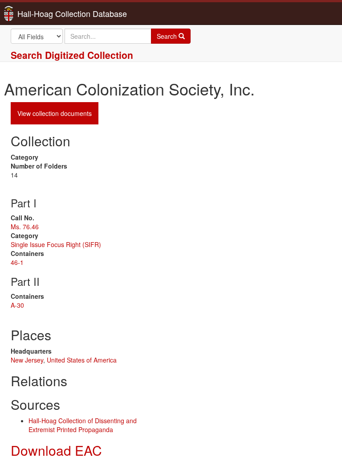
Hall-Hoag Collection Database (44, 13)
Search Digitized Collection (72, 55)
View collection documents (54, 113)
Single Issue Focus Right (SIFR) (56, 244)
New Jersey (27, 359)
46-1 (17, 262)
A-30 (17, 305)
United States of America (82, 359)
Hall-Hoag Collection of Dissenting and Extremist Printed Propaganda (82, 425)
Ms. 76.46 (25, 226)
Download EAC (56, 450)
